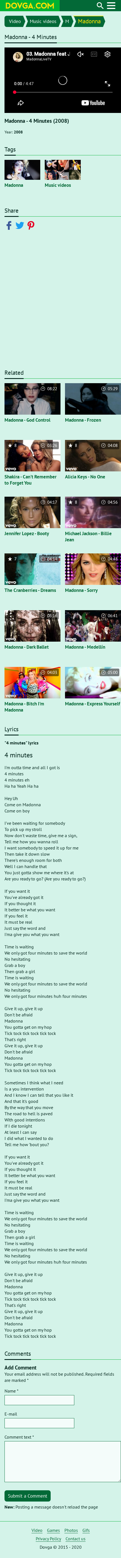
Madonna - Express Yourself (92, 704)
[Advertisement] (60, 302)
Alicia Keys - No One (85, 477)
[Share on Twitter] (20, 225)
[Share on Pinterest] (31, 225)
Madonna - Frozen (83, 420)
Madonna (89, 21)
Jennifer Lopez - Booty (27, 533)
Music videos (43, 21)
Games (53, 1530)
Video (15, 21)
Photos (71, 1530)
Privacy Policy (48, 1538)
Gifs (86, 1530)
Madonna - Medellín (85, 647)
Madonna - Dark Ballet (27, 647)
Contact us (76, 1538)
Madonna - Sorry (81, 590)
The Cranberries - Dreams (30, 590)
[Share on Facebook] (10, 225)
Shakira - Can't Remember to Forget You (31, 480)
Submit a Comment (27, 1496)
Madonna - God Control (27, 420)
